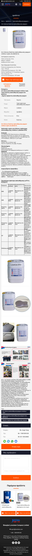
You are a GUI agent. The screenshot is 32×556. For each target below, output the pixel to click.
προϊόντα (8, 21)
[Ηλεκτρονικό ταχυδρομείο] (16, 441)
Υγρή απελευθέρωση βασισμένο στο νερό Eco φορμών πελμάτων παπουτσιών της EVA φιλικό (23, 506)
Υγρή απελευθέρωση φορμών (20, 21)
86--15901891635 (26, 1)
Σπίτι (2, 21)
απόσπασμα (26, 4)
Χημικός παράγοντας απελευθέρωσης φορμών (14, 420)
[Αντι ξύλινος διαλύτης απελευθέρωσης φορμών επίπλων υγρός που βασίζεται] (19, 39)
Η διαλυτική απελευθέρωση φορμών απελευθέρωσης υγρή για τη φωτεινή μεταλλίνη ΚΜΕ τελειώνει (8, 506)
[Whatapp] (12, 441)
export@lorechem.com (9, 1)
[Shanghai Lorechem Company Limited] (8, 4)
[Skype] (8, 441)
